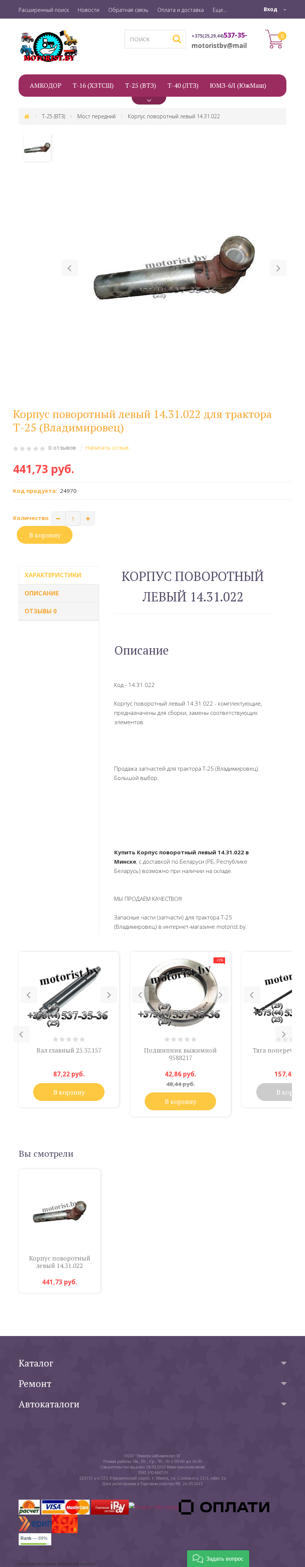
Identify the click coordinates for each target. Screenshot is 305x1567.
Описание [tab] (42, 593)
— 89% (34, 1538)
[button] (69, 268)
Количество (31, 517)
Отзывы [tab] (41, 611)
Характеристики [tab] (53, 575)
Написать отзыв (107, 447)
